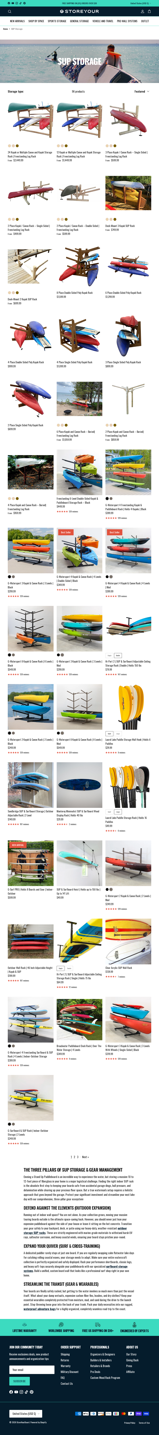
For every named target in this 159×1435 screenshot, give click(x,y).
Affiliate (130, 1372)
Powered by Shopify (38, 1422)
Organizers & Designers (102, 1354)
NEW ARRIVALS (17, 21)
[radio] (9, 146)
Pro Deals (95, 1372)
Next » (85, 1157)
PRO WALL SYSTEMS (127, 21)
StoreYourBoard (23, 1422)
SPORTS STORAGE (57, 21)
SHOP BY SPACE (36, 21)
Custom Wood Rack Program (105, 1378)
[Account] (141, 11)
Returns (65, 1360)
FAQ (63, 1378)
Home (5, 28)
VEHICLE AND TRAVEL (103, 21)
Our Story (131, 1354)
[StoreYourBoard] (79, 11)
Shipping (65, 1354)
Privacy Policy (129, 1422)
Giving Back (132, 1360)
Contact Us (67, 1383)
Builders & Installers (100, 1360)
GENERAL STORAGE (79, 21)
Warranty (65, 1366)
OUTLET (145, 21)
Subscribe (19, 1381)
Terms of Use (144, 1422)
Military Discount (70, 1372)
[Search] (9, 11)
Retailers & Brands (100, 1366)
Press (129, 1366)
